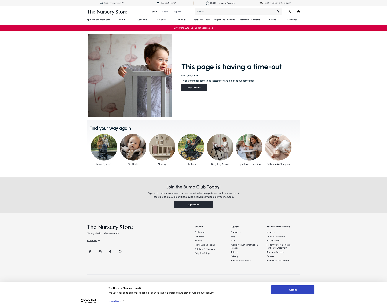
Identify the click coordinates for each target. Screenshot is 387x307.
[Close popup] (230, 93)
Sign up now (193, 170)
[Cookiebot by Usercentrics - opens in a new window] (88, 301)
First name (161, 132)
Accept (293, 289)
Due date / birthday (165, 143)
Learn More (115, 301)
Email (159, 155)
